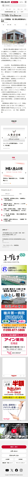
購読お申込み (14, 2)
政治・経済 (8, 9)
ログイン (21, 2)
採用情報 (20, 459)
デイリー (7, 193)
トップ (2, 9)
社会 (14, 9)
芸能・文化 (20, 9)
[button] (2, 137)
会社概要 (7, 459)
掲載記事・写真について (7, 462)
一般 (14, 14)
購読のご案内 (14, 447)
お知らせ (4, 229)
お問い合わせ (14, 451)
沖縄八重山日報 (5, 14)
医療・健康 (9, 24)
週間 (20, 193)
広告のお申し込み (14, 455)
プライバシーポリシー (20, 462)
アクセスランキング (6, 190)
